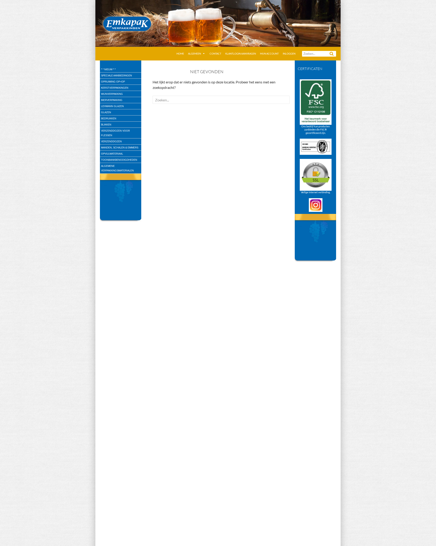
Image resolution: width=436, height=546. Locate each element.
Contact (215, 53)
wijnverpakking (112, 94)
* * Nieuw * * (108, 69)
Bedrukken (108, 118)
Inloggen (289, 53)
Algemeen (194, 53)
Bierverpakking (111, 100)
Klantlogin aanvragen (240, 53)
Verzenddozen (111, 141)
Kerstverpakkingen (114, 87)
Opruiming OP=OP (113, 81)
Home (180, 53)
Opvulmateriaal (112, 153)
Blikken (106, 124)
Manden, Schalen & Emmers (119, 147)
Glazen (106, 112)
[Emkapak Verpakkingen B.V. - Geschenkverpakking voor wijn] (218, 23)
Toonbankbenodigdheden (119, 159)
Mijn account (269, 53)
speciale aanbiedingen (116, 75)
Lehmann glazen (112, 106)
